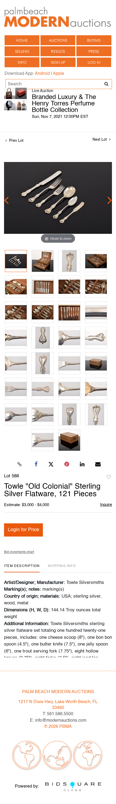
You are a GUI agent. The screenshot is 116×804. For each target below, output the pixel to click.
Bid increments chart (19, 552)
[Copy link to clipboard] (19, 464)
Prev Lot (15, 141)
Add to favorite (108, 477)
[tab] (22, 568)
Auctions (58, 40)
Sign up (58, 62)
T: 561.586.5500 (58, 714)
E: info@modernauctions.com (58, 720)
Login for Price (23, 529)
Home (22, 40)
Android (42, 74)
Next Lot (100, 140)
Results (58, 51)
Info (22, 62)
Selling (22, 51)
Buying (94, 40)
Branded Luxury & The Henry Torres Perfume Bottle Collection (64, 104)
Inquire (106, 505)
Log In (94, 62)
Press (93, 51)
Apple (58, 74)
